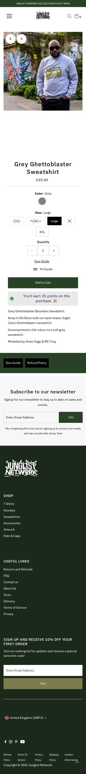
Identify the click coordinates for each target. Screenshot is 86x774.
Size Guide (41, 261)
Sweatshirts (12, 517)
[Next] (21, 39)
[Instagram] (10, 742)
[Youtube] (22, 742)
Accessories (12, 523)
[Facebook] (5, 742)
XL (71, 222)
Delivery (9, 601)
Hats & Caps (12, 536)
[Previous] (11, 39)
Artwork (9, 529)
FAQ (6, 576)
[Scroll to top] (77, 762)
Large (54, 221)
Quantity (43, 242)
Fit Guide (46, 269)
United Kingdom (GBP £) (26, 718)
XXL (42, 232)
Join (70, 417)
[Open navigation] (13, 16)
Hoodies (9, 510)
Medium (37, 222)
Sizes (7, 595)
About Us (10, 588)
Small (18, 222)
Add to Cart (43, 283)
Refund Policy (37, 363)
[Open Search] (69, 16)
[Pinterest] (16, 742)
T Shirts (9, 504)
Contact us (11, 582)
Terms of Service (15, 608)
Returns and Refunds (18, 569)
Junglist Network (40, 765)
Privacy (8, 614)
